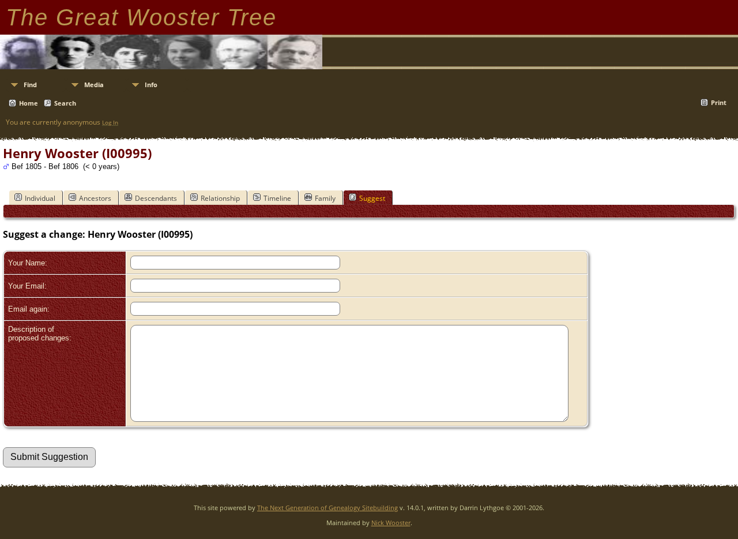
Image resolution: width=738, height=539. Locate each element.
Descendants (156, 198)
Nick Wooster (391, 522)
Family (325, 198)
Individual (40, 198)
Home (28, 103)
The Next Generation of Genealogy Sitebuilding (327, 507)
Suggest (372, 198)
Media (94, 84)
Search (65, 103)
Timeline (277, 198)
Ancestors (95, 198)
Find (30, 84)
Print (718, 102)
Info (151, 84)
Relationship (220, 198)
